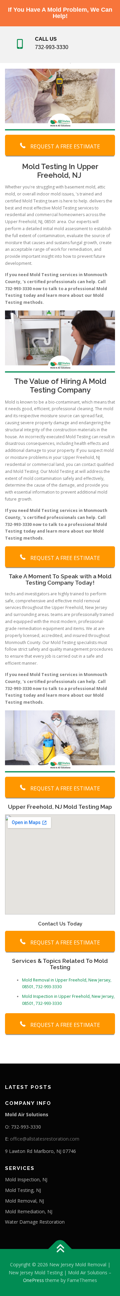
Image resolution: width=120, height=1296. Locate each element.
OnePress (33, 1280)
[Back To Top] (60, 1249)
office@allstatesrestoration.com (44, 1139)
